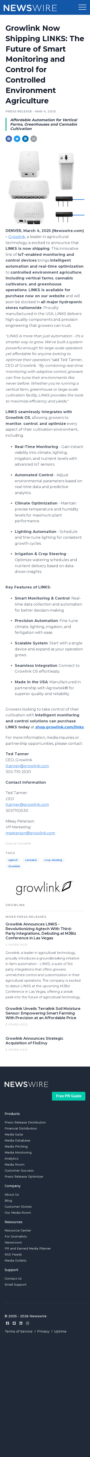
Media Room (14, 1164)
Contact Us (13, 1278)
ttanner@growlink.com (27, 766)
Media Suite (14, 1134)
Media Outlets (16, 1260)
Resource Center (18, 1230)
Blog (8, 1200)
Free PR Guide (68, 1096)
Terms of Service (19, 1331)
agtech (13, 860)
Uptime (60, 1331)
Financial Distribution (21, 1128)
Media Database (17, 1140)
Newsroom (13, 1242)
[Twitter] (14, 1323)
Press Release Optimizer (24, 1176)
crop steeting (53, 860)
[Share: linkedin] (25, 138)
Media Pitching (16, 1146)
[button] (82, 7)
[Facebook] (7, 1323)
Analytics (11, 1158)
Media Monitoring (18, 1152)
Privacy (43, 1331)
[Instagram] (27, 1323)
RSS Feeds (13, 1254)
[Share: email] (33, 138)
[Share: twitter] (17, 138)
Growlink (16, 237)
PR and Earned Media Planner (28, 1248)
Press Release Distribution (25, 1122)
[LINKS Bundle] (45, 225)
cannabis (31, 860)
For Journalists (16, 1236)
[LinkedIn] (20, 1323)
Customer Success (19, 1170)
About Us (12, 1194)
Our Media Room (18, 1212)
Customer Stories (18, 1206)
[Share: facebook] (8, 138)
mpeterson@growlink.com (30, 833)
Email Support (16, 1284)
